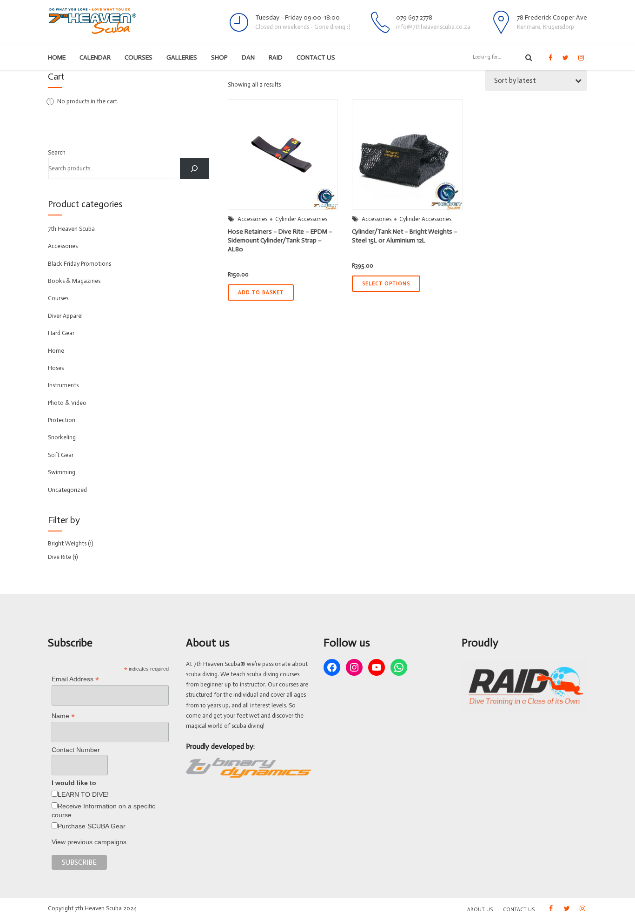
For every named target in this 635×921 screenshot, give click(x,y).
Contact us (316, 57)
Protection (61, 420)
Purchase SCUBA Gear (92, 826)
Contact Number (76, 749)
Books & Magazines (74, 280)
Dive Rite (59, 556)
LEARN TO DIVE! (83, 794)
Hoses (56, 367)
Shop (219, 57)
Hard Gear (61, 332)
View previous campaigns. (90, 842)
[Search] (194, 168)
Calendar (95, 57)
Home (57, 57)
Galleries (181, 57)
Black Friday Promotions (79, 263)
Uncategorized (67, 489)
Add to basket (261, 292)
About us (480, 910)
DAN (248, 57)
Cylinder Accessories (301, 218)
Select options (386, 284)
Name (63, 716)
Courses (138, 57)
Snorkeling (62, 437)
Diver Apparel (65, 315)
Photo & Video (67, 402)
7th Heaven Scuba (71, 228)
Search (57, 152)
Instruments (63, 385)
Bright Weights (67, 543)
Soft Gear (60, 454)
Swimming (61, 472)
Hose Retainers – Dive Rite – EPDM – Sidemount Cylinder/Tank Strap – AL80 (280, 240)
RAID (276, 57)
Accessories (252, 218)
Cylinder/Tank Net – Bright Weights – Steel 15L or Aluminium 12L (404, 236)
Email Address (75, 679)
